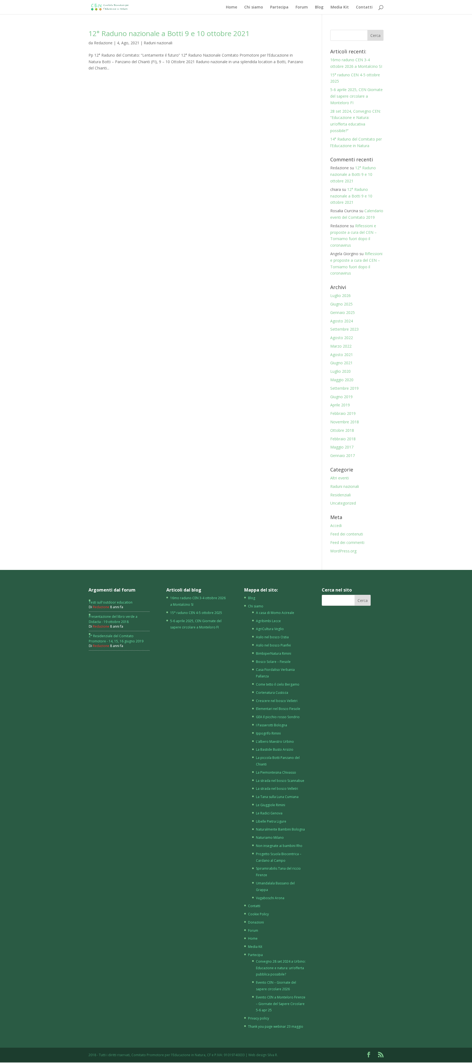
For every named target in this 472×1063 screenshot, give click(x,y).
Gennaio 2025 (342, 312)
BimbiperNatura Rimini (273, 653)
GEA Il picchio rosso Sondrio (278, 717)
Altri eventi (339, 477)
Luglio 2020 (340, 371)
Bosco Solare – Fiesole (273, 661)
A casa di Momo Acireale (275, 612)
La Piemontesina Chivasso (276, 772)
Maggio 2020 (341, 379)
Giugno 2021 (341, 362)
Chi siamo (253, 7)
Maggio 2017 (341, 447)
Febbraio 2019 (343, 413)
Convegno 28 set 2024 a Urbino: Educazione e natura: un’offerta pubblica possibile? (281, 968)
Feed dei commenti (347, 542)
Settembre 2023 (344, 329)
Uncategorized (343, 503)
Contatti (364, 7)
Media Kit (340, 7)
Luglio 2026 (340, 295)
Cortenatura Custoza (272, 692)
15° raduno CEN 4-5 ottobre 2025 (196, 612)
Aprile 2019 (340, 404)
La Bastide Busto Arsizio (274, 749)
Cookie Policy (258, 914)
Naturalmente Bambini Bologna (280, 829)
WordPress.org (343, 551)
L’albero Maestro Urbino (275, 741)
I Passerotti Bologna (271, 725)
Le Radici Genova (269, 813)
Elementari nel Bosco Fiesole (278, 708)
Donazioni (256, 922)
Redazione (103, 42)
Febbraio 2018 (343, 438)
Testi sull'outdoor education (110, 602)
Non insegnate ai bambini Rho (279, 845)
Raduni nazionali (158, 42)
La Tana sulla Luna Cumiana (277, 796)
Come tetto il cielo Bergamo (277, 684)
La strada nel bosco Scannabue (280, 780)
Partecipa (279, 7)
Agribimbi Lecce (268, 621)
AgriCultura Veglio (270, 629)
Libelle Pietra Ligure (271, 821)
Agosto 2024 (341, 321)
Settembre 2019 (344, 388)
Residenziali (340, 494)
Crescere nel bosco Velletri (276, 700)
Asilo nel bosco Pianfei (273, 645)
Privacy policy (258, 1018)
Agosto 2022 (341, 337)
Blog (319, 7)
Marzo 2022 (341, 346)
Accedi (336, 525)
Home (231, 7)
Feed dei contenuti (346, 534)
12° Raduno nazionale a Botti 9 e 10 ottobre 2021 (169, 33)
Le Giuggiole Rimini (270, 805)
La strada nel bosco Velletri (277, 788)
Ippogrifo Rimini (268, 733)
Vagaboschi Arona (270, 898)
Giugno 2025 (341, 304)
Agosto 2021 (341, 354)
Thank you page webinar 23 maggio (275, 1026)
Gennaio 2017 (342, 455)
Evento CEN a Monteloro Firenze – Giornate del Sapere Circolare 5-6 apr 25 (280, 1004)
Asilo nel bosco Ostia (272, 637)
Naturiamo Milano (270, 837)
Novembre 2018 (344, 421)
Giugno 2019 (341, 396)
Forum (302, 7)
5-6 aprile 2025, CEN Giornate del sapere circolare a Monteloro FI (356, 96)
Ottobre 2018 (342, 430)
